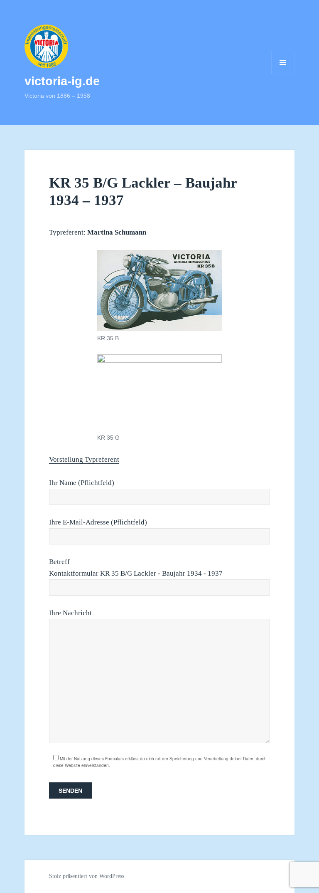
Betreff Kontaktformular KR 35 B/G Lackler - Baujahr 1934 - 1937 (136, 567)
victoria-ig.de (62, 81)
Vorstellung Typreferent (84, 459)
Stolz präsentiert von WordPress (86, 876)
